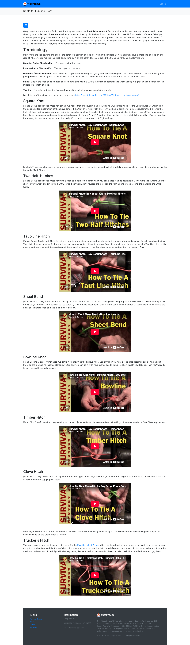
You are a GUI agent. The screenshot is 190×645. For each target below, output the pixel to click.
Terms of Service (36, 619)
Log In (163, 3)
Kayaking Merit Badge (88, 545)
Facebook (33, 627)
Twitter (32, 624)
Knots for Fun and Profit (37, 11)
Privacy (32, 622)
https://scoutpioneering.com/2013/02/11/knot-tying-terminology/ (107, 95)
